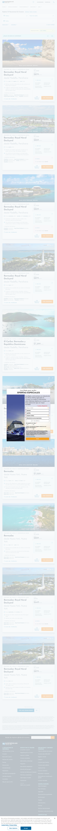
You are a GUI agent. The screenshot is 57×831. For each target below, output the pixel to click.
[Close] (54, 818)
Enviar (37, 438)
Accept (26, 828)
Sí (27, 424)
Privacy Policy (13, 825)
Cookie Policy (5, 825)
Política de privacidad (30, 436)
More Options (13, 828)
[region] (28, 823)
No (33, 424)
